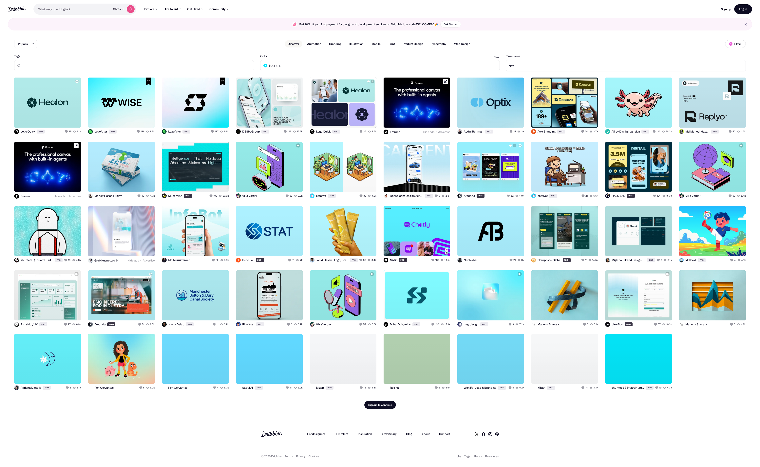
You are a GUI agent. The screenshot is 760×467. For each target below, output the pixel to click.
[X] (477, 434)
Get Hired (193, 9)
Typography (438, 43)
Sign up (726, 9)
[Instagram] (490, 434)
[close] (746, 24)
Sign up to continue (380, 404)
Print (392, 43)
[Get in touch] (57, 120)
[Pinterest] (497, 434)
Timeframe (513, 56)
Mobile (376, 43)
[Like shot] (73, 120)
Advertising (389, 434)
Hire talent (341, 434)
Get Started (451, 24)
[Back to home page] (17, 9)
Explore (149, 9)
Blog (409, 434)
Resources (492, 456)
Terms (289, 456)
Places (477, 456)
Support (444, 434)
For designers (316, 434)
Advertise (444, 132)
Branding (335, 43)
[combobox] (72, 9)
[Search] (131, 9)
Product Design (413, 43)
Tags (17, 56)
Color (263, 56)
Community (217, 9)
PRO (41, 131)
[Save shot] (65, 120)
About (426, 434)
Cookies (314, 456)
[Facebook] (483, 434)
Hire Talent (171, 9)
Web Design (462, 43)
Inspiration (365, 434)
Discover (293, 43)
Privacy (300, 456)
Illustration (356, 43)
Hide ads (428, 132)
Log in (743, 9)
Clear (497, 57)
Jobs (458, 456)
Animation (314, 43)
